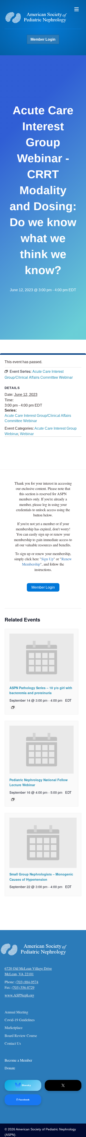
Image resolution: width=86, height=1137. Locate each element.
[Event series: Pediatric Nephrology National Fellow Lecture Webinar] (12, 799)
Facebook (23, 1099)
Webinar (27, 434)
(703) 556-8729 (23, 987)
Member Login (43, 39)
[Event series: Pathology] (12, 707)
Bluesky (26, 1085)
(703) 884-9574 (27, 981)
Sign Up (47, 558)
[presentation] (41, 658)
